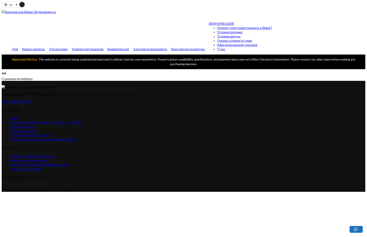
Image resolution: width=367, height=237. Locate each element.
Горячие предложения (87, 49)
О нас (221, 49)
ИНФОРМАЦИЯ (221, 23)
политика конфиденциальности (33, 156)
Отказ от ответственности (29, 160)
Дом (15, 49)
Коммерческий (118, 49)
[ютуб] (9, 186)
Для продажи (58, 49)
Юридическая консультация (237, 45)
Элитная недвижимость (150, 49)
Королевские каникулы (188, 49)
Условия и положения (25, 169)
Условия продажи (230, 32)
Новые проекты (33, 49)
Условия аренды (228, 36)
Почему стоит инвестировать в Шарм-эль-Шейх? (45, 122)
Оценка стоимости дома (234, 40)
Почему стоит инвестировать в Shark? (244, 28)
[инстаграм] (5, 186)
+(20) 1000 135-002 (16, 101)
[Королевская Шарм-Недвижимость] (29, 12)
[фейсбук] (3, 186)
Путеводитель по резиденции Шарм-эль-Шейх (44, 139)
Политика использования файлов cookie (39, 165)
